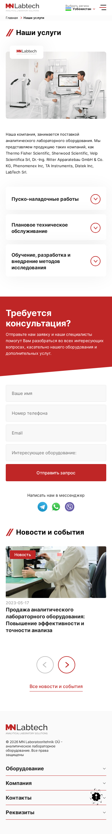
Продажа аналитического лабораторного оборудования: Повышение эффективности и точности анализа (45, 620)
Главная (12, 18)
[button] (66, 664)
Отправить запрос (56, 473)
